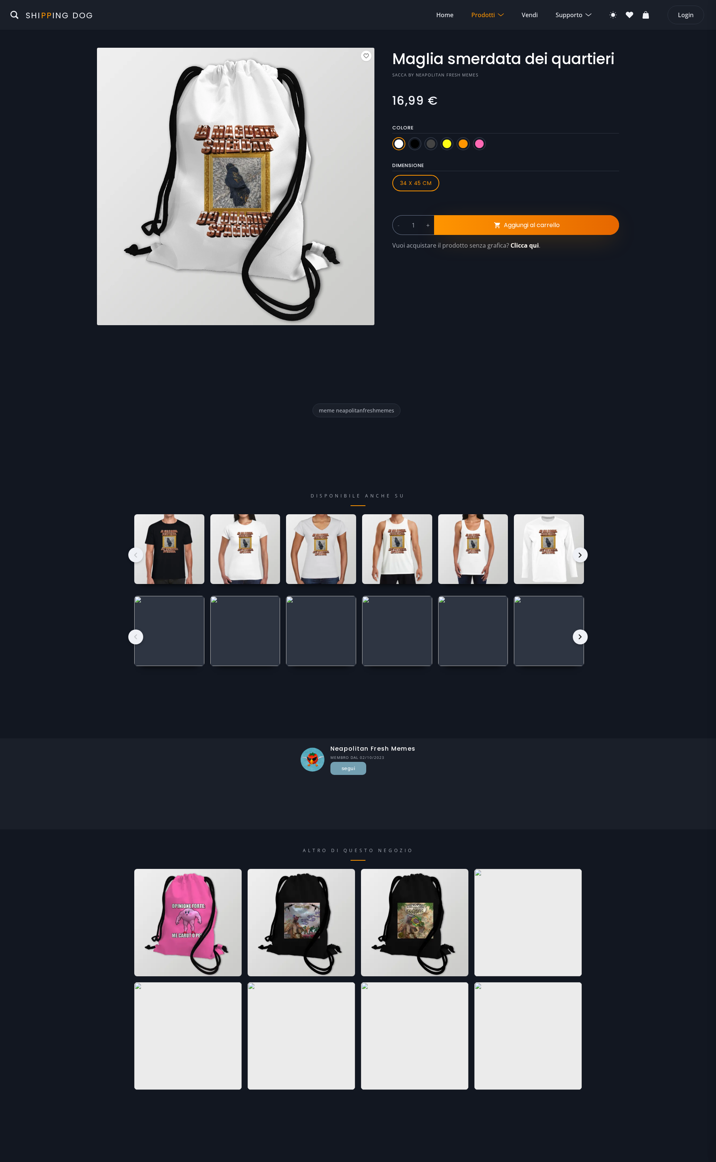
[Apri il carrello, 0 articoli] (646, 15)
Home (444, 15)
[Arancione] (463, 143)
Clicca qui (525, 245)
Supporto (569, 15)
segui (348, 768)
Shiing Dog (59, 15)
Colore (403, 128)
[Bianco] (398, 143)
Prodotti (483, 15)
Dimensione (408, 165)
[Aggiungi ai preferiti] (366, 56)
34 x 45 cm (415, 183)
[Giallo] (446, 143)
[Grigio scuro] (430, 143)
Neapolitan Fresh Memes (447, 75)
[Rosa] (479, 143)
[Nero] (414, 143)
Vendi (530, 15)
